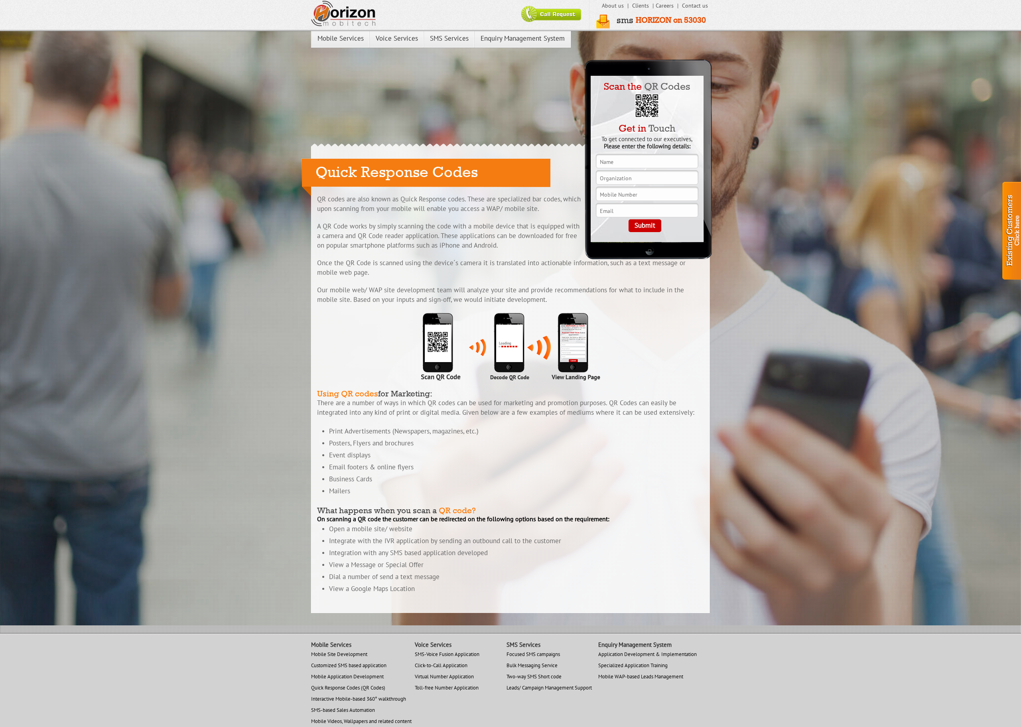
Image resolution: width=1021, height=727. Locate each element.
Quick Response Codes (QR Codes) (348, 688)
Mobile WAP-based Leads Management (640, 677)
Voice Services (397, 39)
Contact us (695, 5)
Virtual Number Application (444, 677)
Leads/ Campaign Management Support (549, 688)
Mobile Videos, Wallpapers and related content (361, 721)
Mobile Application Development (347, 677)
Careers (665, 5)
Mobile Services (340, 39)
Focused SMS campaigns (533, 654)
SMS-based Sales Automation (343, 710)
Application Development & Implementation (647, 654)
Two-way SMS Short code (534, 677)
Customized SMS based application (348, 665)
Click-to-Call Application (441, 665)
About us (613, 5)
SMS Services (449, 39)
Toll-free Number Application (447, 688)
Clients (641, 5)
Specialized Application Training (633, 665)
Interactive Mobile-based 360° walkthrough (358, 699)
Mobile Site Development (339, 654)
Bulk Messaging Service (532, 665)
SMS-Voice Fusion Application (447, 654)
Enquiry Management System (523, 39)
